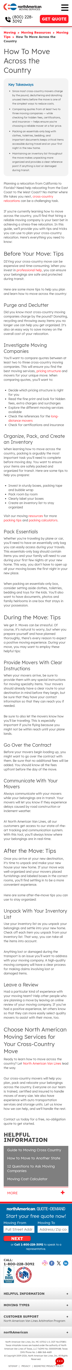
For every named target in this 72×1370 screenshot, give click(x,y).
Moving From (14, 1223)
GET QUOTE (54, 18)
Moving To (46, 1223)
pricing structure (49, 371)
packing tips (12, 520)
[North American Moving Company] (22, 13)
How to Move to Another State (33, 1158)
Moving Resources (36, 32)
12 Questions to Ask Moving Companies (31, 1168)
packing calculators (43, 520)
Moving (10, 32)
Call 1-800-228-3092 (28, 1244)
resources (35, 516)
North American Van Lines (42, 1063)
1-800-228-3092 (19, 1262)
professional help (29, 270)
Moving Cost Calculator (27, 1179)
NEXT (17, 1238)
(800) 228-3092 (22, 19)
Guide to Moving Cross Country (34, 1150)
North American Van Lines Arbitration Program (34, 1321)
